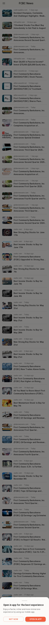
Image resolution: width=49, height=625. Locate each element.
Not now (13, 619)
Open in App (36, 619)
